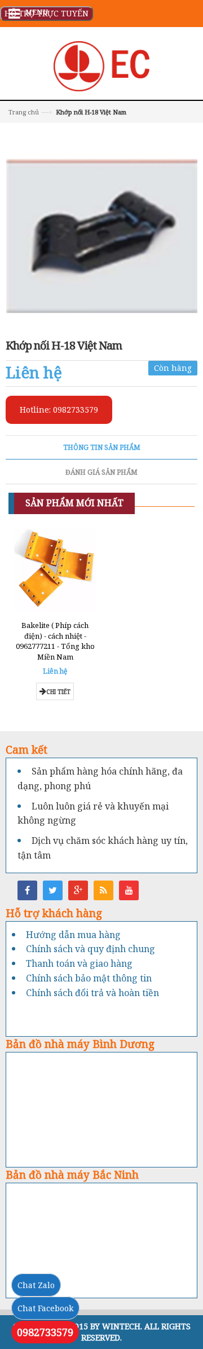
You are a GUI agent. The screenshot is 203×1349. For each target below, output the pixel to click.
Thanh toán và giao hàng (79, 963)
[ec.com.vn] (101, 65)
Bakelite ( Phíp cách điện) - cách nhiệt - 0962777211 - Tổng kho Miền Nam (55, 641)
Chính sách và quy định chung (90, 949)
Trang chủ (23, 112)
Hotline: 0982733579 (59, 409)
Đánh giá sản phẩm (101, 472)
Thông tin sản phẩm (101, 447)
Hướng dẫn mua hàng (73, 934)
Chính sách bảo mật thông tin (89, 978)
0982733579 (45, 1332)
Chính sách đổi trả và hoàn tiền (92, 993)
